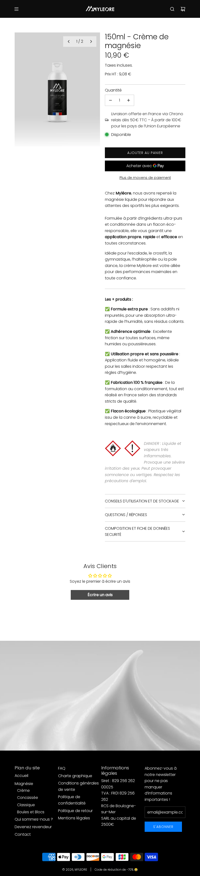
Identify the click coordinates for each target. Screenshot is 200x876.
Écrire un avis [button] (100, 595)
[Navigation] (16, 9)
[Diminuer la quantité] (110, 100)
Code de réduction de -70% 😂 (116, 869)
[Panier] (183, 9)
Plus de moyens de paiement (145, 177)
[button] (68, 41)
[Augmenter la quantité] (128, 100)
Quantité (113, 90)
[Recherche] (172, 9)
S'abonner (163, 826)
